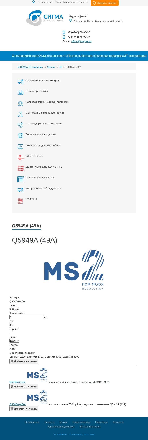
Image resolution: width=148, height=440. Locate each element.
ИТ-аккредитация (135, 55)
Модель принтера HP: (22, 352)
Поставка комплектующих (40, 134)
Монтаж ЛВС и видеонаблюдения (45, 112)
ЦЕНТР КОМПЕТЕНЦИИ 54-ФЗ (43, 166)
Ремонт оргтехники (36, 91)
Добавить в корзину (25, 361)
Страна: (14, 329)
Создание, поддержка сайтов (42, 145)
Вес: (11, 321)
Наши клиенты (58, 55)
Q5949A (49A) (17, 382)
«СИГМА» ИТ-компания (30, 67)
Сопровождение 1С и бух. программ (47, 101)
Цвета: (13, 336)
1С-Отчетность (34, 155)
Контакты (87, 55)
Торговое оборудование (39, 177)
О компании (20, 55)
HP (60, 67)
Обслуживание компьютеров (42, 80)
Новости (33, 55)
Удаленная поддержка (109, 55)
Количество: (16, 313)
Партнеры (74, 55)
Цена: (12, 305)
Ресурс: (13, 344)
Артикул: (14, 297)
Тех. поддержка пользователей (43, 123)
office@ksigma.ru (81, 41)
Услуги (43, 55)
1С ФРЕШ (31, 199)
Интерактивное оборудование (43, 188)
